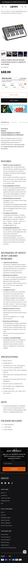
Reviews (14, 122)
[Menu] (2, 6)
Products (7, 11)
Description (5, 122)
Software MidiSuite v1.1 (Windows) (12, 135)
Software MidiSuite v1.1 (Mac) (10, 133)
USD (10, 556)
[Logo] (14, 6)
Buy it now (14, 100)
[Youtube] (8, 483)
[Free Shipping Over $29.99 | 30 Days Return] (14, 2)
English (3, 556)
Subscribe (14, 469)
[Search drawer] (22, 6)
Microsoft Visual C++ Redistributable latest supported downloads (12, 146)
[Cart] (25, 6)
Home (3, 11)
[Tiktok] (12, 483)
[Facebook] (5, 483)
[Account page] (5, 6)
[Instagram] (2, 483)
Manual (3, 131)
